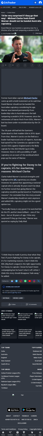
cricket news (11, 12)
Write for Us (26, 419)
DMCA (36, 419)
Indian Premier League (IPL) (10, 373)
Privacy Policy (22, 429)
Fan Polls (39, 386)
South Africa (5, 364)
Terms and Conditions (8, 429)
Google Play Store (15, 292)
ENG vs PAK (22, 7)
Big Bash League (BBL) (8, 385)
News (14, 7)
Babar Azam (38, 358)
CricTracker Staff (7, 33)
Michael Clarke (30, 98)
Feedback (25, 416)
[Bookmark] (25, 65)
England (4, 358)
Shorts (17, 435)
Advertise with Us (12, 419)
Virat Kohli (38, 361)
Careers (34, 416)
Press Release (37, 373)
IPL (15, 179)
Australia (6, 298)
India (3, 351)
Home (3, 435)
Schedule (10, 435)
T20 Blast (4, 388)
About (8, 416)
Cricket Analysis (36, 383)
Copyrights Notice (36, 429)
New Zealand (5, 361)
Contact (16, 416)
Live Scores (6, 7)
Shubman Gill (37, 351)
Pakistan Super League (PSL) (10, 381)
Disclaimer (22, 423)
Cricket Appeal (37, 379)
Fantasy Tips (32, 435)
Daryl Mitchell (37, 364)
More (40, 435)
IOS (6, 292)
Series (24, 435)
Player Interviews (36, 376)
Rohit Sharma (37, 354)
